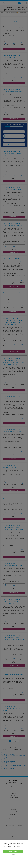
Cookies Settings (13, 858)
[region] (14, 850)
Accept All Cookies (13, 851)
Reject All (13, 854)
